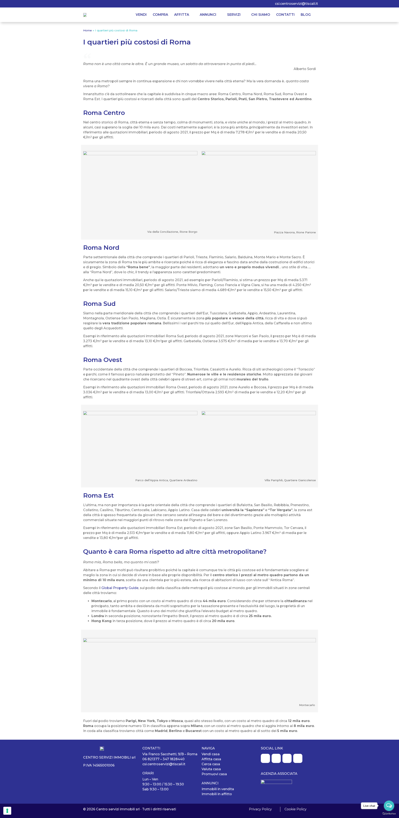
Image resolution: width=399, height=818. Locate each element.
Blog (306, 15)
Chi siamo (260, 15)
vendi (141, 15)
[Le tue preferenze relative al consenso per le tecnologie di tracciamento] (7, 811)
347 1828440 (174, 759)
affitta (181, 15)
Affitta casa (211, 759)
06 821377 (150, 759)
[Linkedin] (102, 3)
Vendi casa (211, 754)
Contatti (285, 15)
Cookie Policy (295, 809)
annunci (208, 15)
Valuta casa (211, 769)
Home (87, 30)
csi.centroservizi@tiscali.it (296, 4)
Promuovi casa (214, 774)
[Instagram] (93, 3)
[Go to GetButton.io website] (389, 813)
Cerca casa (211, 764)
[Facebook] (85, 3)
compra (160, 15)
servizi (234, 15)
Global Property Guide (119, 588)
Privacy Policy (260, 809)
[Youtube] (110, 3)
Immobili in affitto (217, 794)
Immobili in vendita (218, 789)
